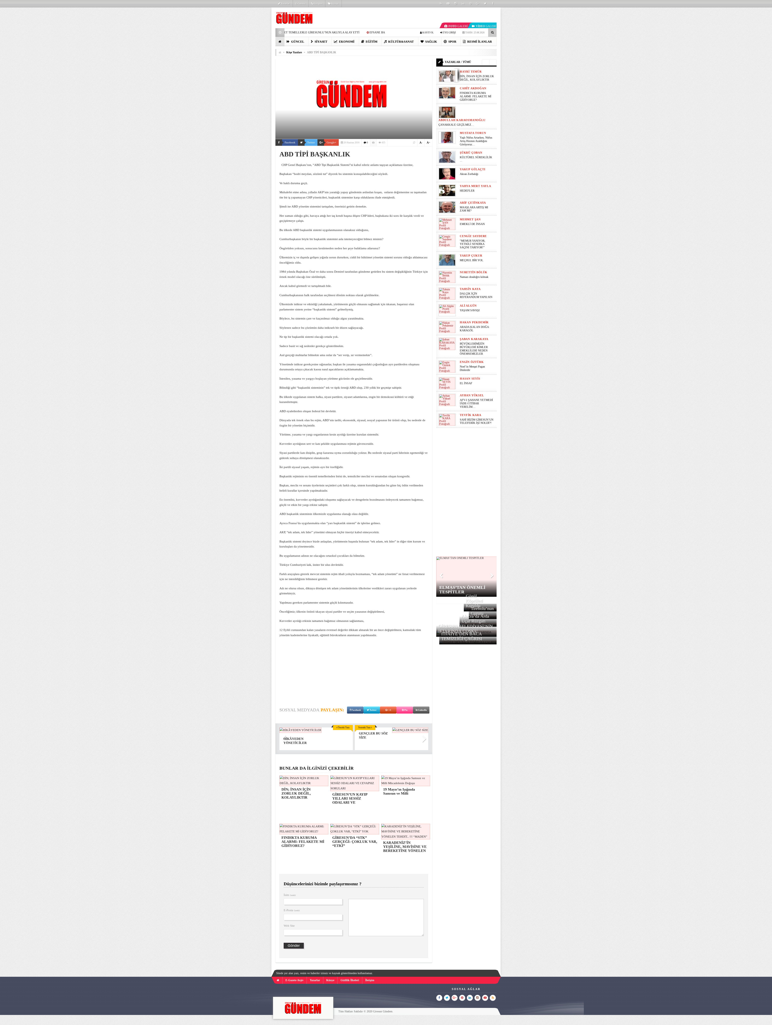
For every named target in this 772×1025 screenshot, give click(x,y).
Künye (335, 3)
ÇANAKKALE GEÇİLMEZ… (456, 124)
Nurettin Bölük (473, 272)
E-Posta (292, 910)
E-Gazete (300, 3)
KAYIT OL (428, 32)
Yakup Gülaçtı (472, 169)
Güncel (297, 41)
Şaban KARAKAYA (474, 339)
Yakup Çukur (471, 255)
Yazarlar (285, 3)
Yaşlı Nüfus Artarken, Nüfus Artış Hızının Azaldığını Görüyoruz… (476, 141)
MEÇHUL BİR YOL (472, 260)
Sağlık (430, 41)
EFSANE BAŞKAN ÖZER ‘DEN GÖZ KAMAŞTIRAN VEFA (302, 32)
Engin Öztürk (472, 362)
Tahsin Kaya (470, 289)
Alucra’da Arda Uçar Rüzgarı (475, 618)
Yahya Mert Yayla (475, 186)
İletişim (317, 3)
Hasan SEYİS (470, 378)
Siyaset (320, 41)
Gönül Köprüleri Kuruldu (474, 601)
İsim (290, 895)
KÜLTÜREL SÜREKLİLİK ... (476, 159)
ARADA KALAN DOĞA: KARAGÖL (475, 329)
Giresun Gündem (382, 1011)
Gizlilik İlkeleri (350, 980)
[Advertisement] (255, 67)
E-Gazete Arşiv (294, 980)
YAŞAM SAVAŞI (470, 310)
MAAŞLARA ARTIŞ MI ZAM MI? (474, 209)
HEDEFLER (467, 190)
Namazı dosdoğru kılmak (474, 276)
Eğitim (371, 41)
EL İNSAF (466, 383)
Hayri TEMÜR (471, 71)
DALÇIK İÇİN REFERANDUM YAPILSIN (476, 295)
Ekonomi (346, 41)
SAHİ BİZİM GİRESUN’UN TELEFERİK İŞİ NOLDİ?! (476, 421)
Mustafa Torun (473, 133)
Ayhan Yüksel (472, 395)
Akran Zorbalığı (469, 174)
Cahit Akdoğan (473, 88)
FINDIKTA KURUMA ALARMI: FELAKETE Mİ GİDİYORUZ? (475, 96)
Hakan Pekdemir (474, 322)
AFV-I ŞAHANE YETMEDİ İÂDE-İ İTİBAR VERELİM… (476, 403)
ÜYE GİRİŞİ (449, 32)
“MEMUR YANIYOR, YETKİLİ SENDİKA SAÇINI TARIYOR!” (472, 244)
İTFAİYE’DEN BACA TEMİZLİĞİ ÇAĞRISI (461, 636)
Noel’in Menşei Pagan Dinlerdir (472, 368)
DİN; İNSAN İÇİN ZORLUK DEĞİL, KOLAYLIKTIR (477, 78)
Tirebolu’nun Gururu (482, 611)
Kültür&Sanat (400, 41)
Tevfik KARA (470, 415)
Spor (452, 41)
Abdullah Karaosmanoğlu (462, 120)
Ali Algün (468, 305)
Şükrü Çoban (471, 152)
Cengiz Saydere (473, 236)
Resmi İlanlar (479, 41)
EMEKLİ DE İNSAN (472, 224)
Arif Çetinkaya (473, 202)
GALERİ (458, 26)
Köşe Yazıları (294, 52)
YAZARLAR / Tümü (458, 62)
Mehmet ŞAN (470, 219)
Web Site (289, 925)
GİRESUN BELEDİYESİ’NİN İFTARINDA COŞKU (465, 629)
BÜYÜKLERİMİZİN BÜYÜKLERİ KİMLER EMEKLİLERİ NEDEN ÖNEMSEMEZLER (474, 348)
